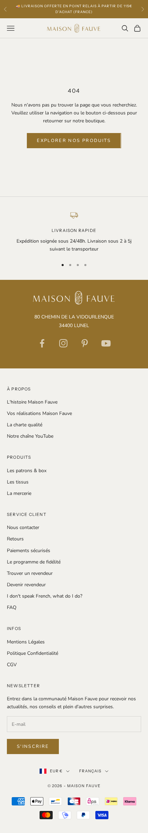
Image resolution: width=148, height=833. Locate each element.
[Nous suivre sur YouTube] (106, 343)
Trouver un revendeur (30, 573)
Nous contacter (23, 527)
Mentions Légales (26, 642)
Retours (15, 539)
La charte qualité (24, 424)
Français (90, 771)
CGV (12, 664)
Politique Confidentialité (32, 653)
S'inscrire (33, 746)
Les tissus (18, 482)
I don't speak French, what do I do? (44, 596)
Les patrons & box (26, 470)
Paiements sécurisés (28, 550)
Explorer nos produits (74, 141)
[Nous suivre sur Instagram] (63, 343)
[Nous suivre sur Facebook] (42, 343)
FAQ (12, 607)
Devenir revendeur (26, 584)
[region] (74, 232)
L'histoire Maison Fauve (32, 402)
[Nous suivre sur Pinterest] (85, 343)
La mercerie (19, 493)
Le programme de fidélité (34, 562)
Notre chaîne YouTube (30, 436)
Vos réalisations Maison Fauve (39, 413)
